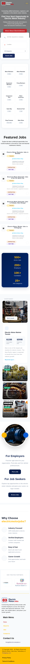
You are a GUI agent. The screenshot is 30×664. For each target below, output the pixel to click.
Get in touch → (11, 318)
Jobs (4, 629)
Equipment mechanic (23, 188)
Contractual (11, 167)
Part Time (11, 169)
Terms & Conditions (8, 661)
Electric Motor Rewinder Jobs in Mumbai (17, 153)
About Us (6, 626)
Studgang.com (6, 653)
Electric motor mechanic (18, 162)
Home (5, 622)
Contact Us (6, 633)
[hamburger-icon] (27, 3)
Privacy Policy (6, 658)
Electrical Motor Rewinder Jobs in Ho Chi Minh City (17, 177)
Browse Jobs (15, 494)
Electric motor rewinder (17, 164)
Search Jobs (8, 55)
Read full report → (10, 359)
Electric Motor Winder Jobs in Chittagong (18, 227)
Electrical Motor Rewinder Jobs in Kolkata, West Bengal (17, 202)
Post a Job (15, 471)
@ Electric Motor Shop (17, 158)
